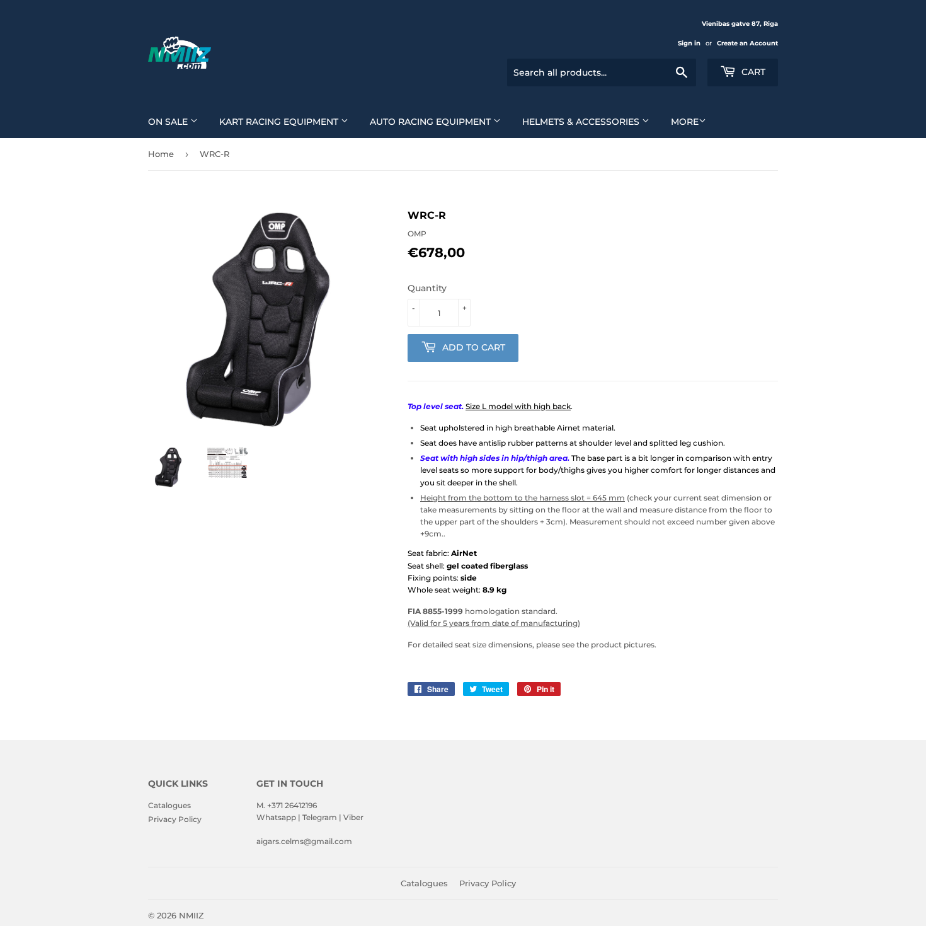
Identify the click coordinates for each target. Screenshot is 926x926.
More (685, 121)
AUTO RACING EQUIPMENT (431, 121)
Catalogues (169, 805)
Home (161, 154)
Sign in (689, 43)
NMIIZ (191, 915)
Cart (752, 72)
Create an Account (747, 43)
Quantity (427, 288)
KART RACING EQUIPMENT (280, 121)
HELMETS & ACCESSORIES (582, 121)
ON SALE (169, 121)
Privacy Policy (175, 819)
